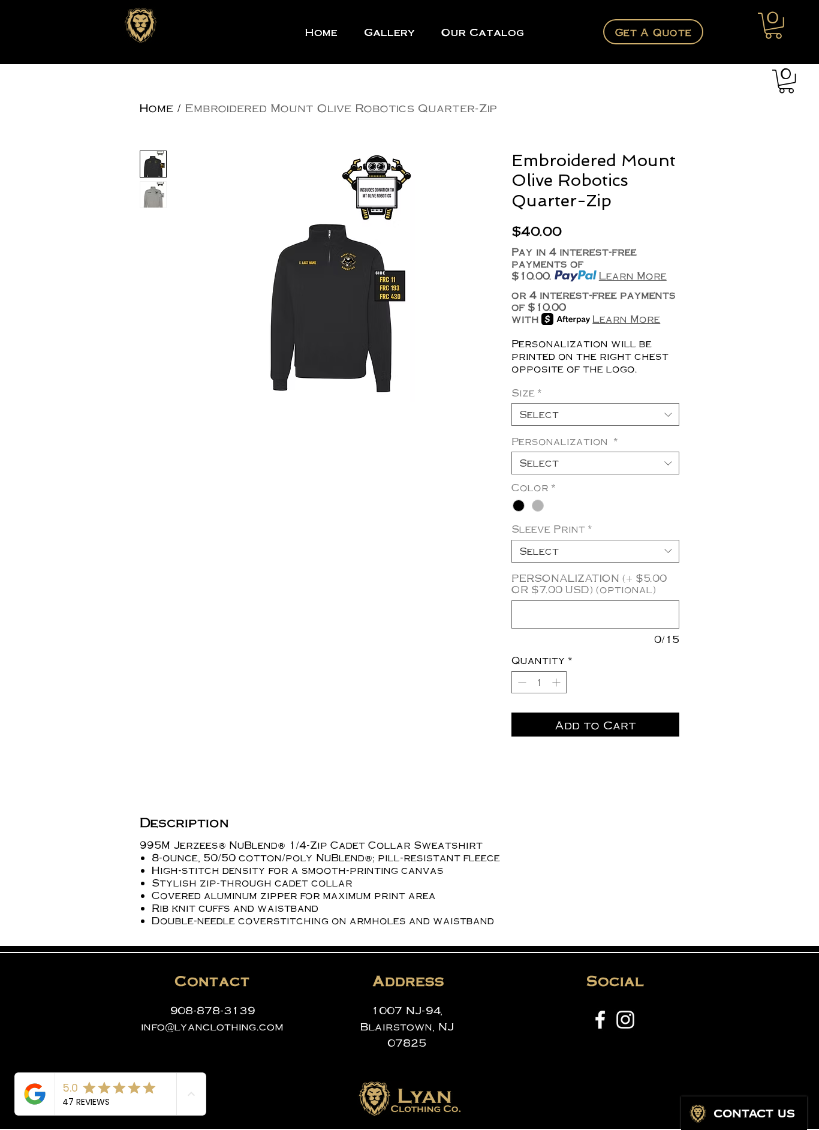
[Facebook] (600, 1020)
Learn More (633, 276)
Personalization (564, 441)
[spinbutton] (539, 682)
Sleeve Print (551, 529)
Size (526, 393)
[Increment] (557, 682)
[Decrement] (520, 682)
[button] (773, 26)
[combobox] (595, 414)
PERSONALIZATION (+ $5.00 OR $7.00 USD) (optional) (589, 584)
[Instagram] (625, 1020)
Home (156, 107)
